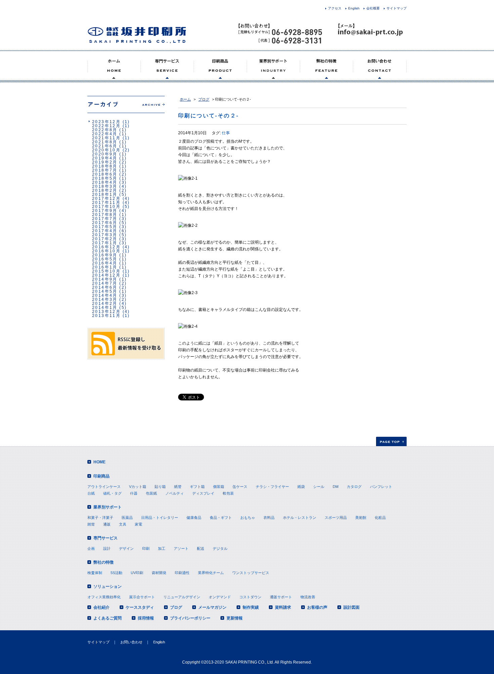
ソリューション (107, 586)
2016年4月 (105, 263)
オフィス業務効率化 (104, 597)
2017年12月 (106, 198)
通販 (107, 524)
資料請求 (283, 607)
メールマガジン (212, 607)
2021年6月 (105, 146)
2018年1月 (105, 194)
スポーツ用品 (336, 518)
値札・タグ (112, 493)
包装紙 (151, 493)
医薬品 (127, 518)
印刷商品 (101, 476)
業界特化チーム (211, 573)
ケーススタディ (140, 607)
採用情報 (146, 618)
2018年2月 (105, 190)
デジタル (220, 548)
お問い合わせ (131, 642)
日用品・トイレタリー (159, 518)
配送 (200, 548)
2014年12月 (106, 275)
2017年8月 (105, 214)
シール (318, 487)
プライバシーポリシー (190, 618)
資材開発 (159, 573)
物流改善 (307, 597)
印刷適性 (182, 573)
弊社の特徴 (103, 562)
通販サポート (281, 597)
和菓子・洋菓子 (100, 518)
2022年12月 (106, 125)
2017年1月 (105, 243)
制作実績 (251, 607)
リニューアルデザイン (181, 597)
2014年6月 (105, 287)
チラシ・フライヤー (272, 487)
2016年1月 (105, 267)
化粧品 (380, 518)
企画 (91, 548)
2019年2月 (105, 162)
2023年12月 (106, 121)
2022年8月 (105, 130)
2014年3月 (105, 299)
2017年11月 (106, 202)
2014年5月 (105, 291)
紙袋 (301, 487)
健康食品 (194, 518)
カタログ (354, 487)
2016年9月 (105, 255)
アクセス (334, 8)
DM (335, 487)
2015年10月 (106, 271)
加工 (161, 548)
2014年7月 (105, 283)
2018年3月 (105, 186)
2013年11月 (106, 315)
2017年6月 (105, 222)
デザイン (126, 548)
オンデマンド (220, 597)
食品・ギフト (221, 518)
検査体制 (94, 573)
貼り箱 (160, 487)
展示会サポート (142, 597)
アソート (181, 548)
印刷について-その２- (208, 115)
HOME (99, 462)
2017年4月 (105, 230)
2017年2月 (105, 239)
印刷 (146, 548)
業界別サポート (107, 507)
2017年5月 (105, 226)
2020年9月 (105, 154)
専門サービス (105, 538)
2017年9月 (105, 210)
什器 (133, 493)
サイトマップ (396, 8)
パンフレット (381, 487)
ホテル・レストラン (299, 518)
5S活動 (116, 573)
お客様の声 (317, 607)
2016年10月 (106, 251)
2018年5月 (105, 178)
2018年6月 (105, 174)
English (354, 8)
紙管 (177, 487)
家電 (138, 524)
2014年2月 (105, 303)
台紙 (91, 493)
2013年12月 (106, 311)
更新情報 (235, 618)
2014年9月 (105, 279)
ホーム (185, 99)
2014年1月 (105, 307)
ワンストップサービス (250, 573)
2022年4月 (105, 134)
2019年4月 (105, 158)
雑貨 (91, 524)
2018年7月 (105, 170)
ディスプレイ (203, 493)
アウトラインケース (104, 487)
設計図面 (351, 607)
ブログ (203, 99)
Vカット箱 (137, 487)
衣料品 (269, 518)
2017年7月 (105, 218)
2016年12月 (106, 247)
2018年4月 (105, 182)
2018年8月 (105, 166)
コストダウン (250, 597)
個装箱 (218, 487)
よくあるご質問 (107, 618)
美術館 (360, 518)
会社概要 (373, 8)
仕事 (226, 133)
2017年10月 (106, 206)
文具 (122, 524)
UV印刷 (137, 573)
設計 (107, 548)
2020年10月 (106, 150)
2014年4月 (105, 295)
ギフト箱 (197, 487)
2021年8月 (105, 142)
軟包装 (228, 493)
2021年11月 (106, 138)
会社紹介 (101, 607)
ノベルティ (174, 493)
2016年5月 (105, 259)
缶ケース (240, 487)
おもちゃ (247, 518)
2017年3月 (105, 235)
